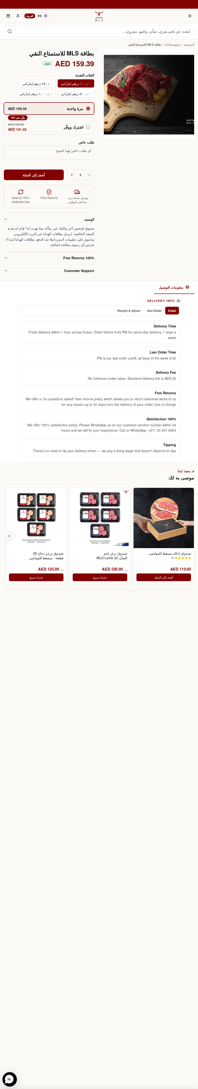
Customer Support (79, 270)
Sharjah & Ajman (128, 310)
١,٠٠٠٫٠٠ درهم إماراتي (36, 93)
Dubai (172, 310)
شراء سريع (99, 577)
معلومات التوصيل (171, 287)
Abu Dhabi (154, 310)
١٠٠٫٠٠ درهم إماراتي (76, 83)
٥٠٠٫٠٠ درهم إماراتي (76, 93)
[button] (49, 126)
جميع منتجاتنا (172, 44)
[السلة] (8, 16)
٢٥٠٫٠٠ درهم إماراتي (37, 83)
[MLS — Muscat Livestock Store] (99, 16)
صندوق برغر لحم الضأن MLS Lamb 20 (112, 555)
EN (40, 16)
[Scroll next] (9, 536)
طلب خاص (86, 142)
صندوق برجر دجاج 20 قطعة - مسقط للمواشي (46, 555)
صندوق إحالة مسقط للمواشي (170, 553)
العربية (29, 16)
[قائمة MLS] (189, 16)
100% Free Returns (78, 257)
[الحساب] (18, 16)
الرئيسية (189, 44)
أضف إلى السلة (34, 174)
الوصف (89, 219)
